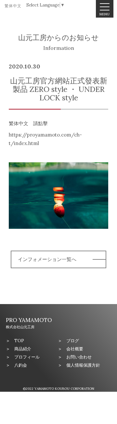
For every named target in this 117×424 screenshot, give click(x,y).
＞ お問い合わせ (75, 357)
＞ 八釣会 (16, 365)
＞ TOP (15, 341)
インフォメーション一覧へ (47, 259)
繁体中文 (13, 5)
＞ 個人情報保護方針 (79, 365)
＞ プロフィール (23, 357)
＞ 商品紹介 (18, 349)
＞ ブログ (68, 341)
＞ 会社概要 (70, 349)
